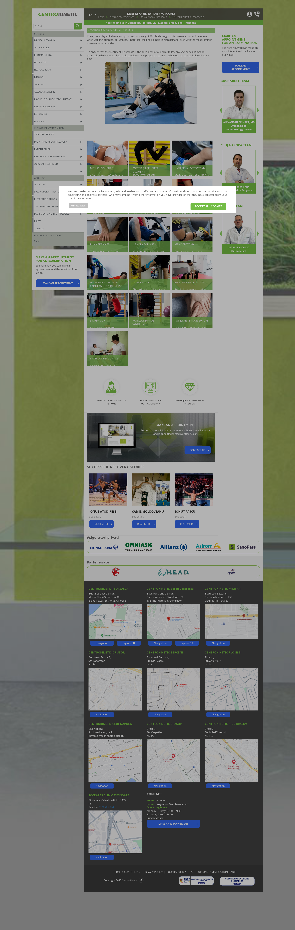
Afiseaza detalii (78, 205)
